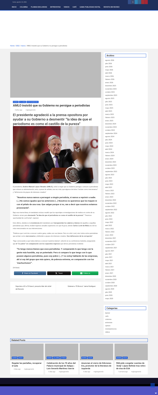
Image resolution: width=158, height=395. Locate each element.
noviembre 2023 (111, 165)
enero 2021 (109, 273)
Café (74, 7)
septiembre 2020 (111, 286)
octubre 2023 (110, 168)
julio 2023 (108, 178)
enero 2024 (109, 159)
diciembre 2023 (110, 162)
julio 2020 (108, 292)
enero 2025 (109, 121)
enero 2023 (109, 197)
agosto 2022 (109, 213)
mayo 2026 (109, 70)
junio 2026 (108, 67)
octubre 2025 (110, 92)
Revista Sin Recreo (112, 7)
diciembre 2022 (110, 200)
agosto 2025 (109, 98)
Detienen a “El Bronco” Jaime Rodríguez (82, 286)
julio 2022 (108, 216)
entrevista (108, 323)
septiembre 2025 (111, 95)
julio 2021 (108, 254)
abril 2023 (108, 187)
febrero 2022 (109, 232)
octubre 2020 (110, 283)
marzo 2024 (109, 152)
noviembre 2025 (111, 89)
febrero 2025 (109, 117)
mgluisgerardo (31, 110)
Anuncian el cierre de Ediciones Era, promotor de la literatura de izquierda (96, 366)
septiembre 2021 (111, 248)
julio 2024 (108, 140)
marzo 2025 (109, 114)
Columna (24, 7)
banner (15, 102)
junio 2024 (108, 143)
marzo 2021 (109, 267)
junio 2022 (108, 219)
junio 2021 (108, 257)
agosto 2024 (109, 136)
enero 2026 (109, 83)
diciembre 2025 (110, 86)
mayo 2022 (109, 222)
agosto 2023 (109, 175)
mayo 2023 (109, 184)
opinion (107, 326)
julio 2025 (108, 102)
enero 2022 (109, 235)
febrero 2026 (109, 79)
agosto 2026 (109, 60)
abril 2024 (108, 149)
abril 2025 (108, 111)
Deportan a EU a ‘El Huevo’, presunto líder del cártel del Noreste (33, 287)
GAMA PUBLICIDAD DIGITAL (90, 7)
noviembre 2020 (111, 279)
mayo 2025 (109, 108)
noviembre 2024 (111, 127)
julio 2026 (108, 63)
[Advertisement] (79, 28)
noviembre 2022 (111, 203)
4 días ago (17, 369)
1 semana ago (123, 371)
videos (107, 332)
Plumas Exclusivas (39, 7)
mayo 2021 (109, 260)
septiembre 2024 (111, 133)
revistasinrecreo (32, 102)
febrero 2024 (109, 156)
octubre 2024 (110, 130)
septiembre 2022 (111, 210)
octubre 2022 (110, 206)
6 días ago (51, 371)
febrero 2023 (109, 194)
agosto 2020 (109, 289)
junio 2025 (108, 105)
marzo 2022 (109, 229)
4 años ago (18, 110)
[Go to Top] (152, 385)
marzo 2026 (109, 76)
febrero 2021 (109, 270)
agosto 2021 (109, 251)
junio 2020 (108, 295)
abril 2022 (108, 225)
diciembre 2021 (110, 238)
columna (22, 102)
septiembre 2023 (111, 171)
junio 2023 (108, 181)
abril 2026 (108, 73)
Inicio (14, 7)
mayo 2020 (109, 299)
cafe (106, 316)
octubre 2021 (110, 244)
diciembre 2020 (110, 276)
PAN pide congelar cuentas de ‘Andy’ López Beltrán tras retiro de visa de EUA (130, 366)
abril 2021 (108, 264)
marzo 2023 (109, 191)
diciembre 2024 (110, 124)
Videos (66, 7)
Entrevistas (55, 7)
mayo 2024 (109, 146)
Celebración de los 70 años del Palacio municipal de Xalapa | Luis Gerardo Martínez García (61, 366)
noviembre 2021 (111, 241)
